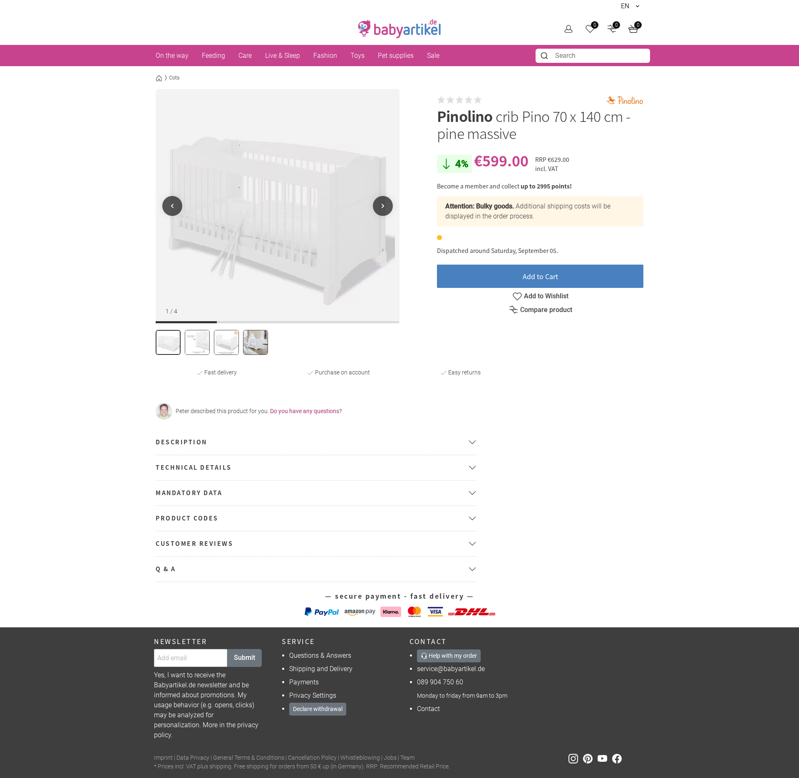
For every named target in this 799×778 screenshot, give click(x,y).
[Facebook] (618, 758)
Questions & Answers (320, 655)
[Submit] (545, 56)
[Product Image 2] (197, 342)
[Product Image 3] (226, 342)
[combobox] (593, 56)
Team (407, 757)
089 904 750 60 (440, 682)
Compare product (546, 310)
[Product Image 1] (168, 342)
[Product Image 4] (255, 342)
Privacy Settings (312, 695)
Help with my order (452, 655)
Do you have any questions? (306, 411)
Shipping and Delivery (320, 669)
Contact (428, 709)
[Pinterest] (590, 758)
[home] (399, 28)
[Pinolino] (624, 100)
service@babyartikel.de (451, 669)
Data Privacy (192, 757)
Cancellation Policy (312, 757)
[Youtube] (605, 758)
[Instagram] (575, 758)
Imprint (163, 757)
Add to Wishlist (546, 296)
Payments (304, 682)
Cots (174, 77)
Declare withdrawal (317, 709)
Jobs (390, 757)
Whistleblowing (360, 757)
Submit (244, 658)
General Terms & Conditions (248, 757)
